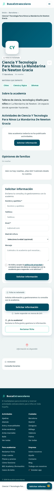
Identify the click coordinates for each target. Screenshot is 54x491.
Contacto (32, 459)
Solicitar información (27, 142)
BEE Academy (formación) (13, 466)
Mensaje (8, 245)
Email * (8, 223)
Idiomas (34, 85)
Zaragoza (32, 425)
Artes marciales (8, 433)
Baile (4, 436)
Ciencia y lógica (20, 85)
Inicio (4, 13)
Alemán (5, 422)
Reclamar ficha (27, 329)
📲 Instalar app (35, 470)
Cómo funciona (8, 462)
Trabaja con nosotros (38, 466)
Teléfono (8, 212)
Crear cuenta (7, 455)
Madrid (32, 422)
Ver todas (6, 440)
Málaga (32, 429)
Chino (6, 85)
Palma (31, 436)
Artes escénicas (8, 429)
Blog (30, 462)
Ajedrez (5, 418)
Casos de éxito (8, 470)
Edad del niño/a (11, 234)
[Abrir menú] (49, 4)
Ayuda (31, 455)
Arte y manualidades (11, 425)
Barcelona (13, 13)
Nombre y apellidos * (13, 201)
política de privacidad (33, 265)
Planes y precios (9, 459)
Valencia (32, 433)
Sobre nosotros (35, 451)
